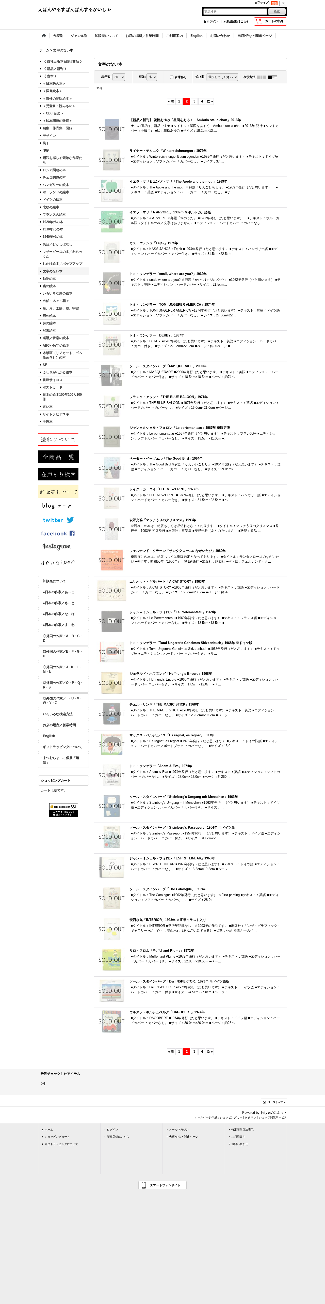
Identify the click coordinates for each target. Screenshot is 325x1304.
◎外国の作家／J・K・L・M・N (62, 669)
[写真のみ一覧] (262, 77)
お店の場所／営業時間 (59, 725)
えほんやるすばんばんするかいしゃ (74, 9)
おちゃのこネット (274, 1113)
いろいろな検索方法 (58, 714)
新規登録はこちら (237, 21)
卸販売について (54, 581)
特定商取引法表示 (242, 1129)
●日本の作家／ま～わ (59, 625)
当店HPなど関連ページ (183, 1136)
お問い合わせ (239, 1144)
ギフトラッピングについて (63, 747)
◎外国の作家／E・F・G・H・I (63, 654)
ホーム (49, 1129)
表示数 (106, 77)
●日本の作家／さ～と (59, 603)
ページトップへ (276, 1102)
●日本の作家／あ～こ (59, 592)
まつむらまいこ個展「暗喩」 (61, 760)
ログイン (212, 21)
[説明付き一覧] (274, 77)
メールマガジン (179, 1129)
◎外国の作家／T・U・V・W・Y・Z (63, 700)
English (49, 736)
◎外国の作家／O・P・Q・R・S (63, 685)
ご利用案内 (238, 1136)
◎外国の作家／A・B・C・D (63, 638)
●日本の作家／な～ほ (59, 614)
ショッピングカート (57, 1136)
